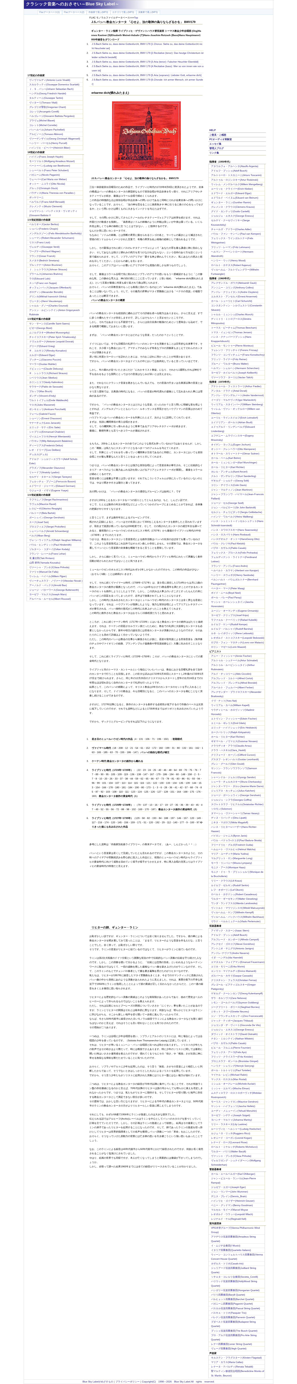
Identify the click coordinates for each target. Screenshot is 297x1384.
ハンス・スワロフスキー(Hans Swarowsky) (234, 530)
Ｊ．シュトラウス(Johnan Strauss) (48, 269)
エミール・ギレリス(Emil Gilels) (228, 723)
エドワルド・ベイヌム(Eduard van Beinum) (234, 197)
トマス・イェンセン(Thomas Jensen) (231, 332)
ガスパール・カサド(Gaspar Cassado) (232, 975)
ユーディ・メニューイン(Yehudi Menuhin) (234, 1110)
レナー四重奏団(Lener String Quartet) (231, 1344)
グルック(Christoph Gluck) (43, 188)
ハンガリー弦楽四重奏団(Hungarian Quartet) (235, 1290)
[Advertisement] (55, 45)
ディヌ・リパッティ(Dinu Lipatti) (229, 817)
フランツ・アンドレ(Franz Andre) (229, 566)
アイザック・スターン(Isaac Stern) (230, 930)
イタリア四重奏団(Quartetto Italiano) (231, 1250)
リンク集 (214, 152)
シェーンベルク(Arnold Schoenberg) (49, 531)
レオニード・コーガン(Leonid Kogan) (231, 1137)
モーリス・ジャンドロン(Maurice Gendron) (234, 1101)
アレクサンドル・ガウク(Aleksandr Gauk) (234, 282)
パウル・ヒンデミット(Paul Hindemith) (50, 544)
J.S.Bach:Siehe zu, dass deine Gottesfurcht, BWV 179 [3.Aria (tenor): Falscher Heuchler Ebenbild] (145, 61)
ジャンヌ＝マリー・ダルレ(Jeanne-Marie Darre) (237, 786)
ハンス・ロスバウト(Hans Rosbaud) (231, 534)
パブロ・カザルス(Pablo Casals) (228, 548)
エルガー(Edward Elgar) (42, 355)
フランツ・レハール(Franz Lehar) (47, 553)
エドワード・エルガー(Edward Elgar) (231, 193)
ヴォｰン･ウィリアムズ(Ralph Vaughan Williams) (55, 540)
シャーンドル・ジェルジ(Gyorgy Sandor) (233, 777)
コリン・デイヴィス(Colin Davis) (229, 485)
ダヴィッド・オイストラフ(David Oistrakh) (234, 1034)
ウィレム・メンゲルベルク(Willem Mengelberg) (237, 184)
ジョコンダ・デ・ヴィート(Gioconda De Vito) (236, 1025)
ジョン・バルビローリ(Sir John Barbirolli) (233, 507)
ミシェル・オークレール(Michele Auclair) (233, 1083)
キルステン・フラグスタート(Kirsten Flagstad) (236, 1357)
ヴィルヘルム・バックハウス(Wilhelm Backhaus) (237, 916)
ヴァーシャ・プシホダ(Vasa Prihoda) (49, 567)
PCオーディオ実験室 (220, 139)
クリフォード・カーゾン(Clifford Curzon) (233, 754)
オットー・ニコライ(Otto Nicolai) (47, 183)
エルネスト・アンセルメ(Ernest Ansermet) (234, 296)
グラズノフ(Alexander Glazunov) (47, 467)
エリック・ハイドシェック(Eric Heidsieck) (234, 727)
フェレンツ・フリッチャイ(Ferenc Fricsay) (234, 350)
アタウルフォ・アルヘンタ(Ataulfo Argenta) (234, 166)
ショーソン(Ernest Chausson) (45, 418)
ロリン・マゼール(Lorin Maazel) (228, 647)
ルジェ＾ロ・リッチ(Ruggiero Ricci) (230, 1133)
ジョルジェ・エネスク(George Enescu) (232, 215)
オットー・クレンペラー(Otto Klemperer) (233, 449)
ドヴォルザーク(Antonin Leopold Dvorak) (51, 341)
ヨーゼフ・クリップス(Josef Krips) (230, 615)
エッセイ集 (215, 143)
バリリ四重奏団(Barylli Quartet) (228, 1294)
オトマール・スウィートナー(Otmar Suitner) (235, 453)
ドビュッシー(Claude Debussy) (46, 368)
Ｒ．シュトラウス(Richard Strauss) (48, 373)
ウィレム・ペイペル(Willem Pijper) (48, 576)
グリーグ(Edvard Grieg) (42, 346)
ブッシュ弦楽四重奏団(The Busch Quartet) (234, 1330)
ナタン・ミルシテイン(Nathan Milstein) (232, 1038)
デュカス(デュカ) (38, 454)
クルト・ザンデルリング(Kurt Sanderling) (233, 476)
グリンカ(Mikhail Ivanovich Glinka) (48, 296)
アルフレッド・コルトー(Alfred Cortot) (232, 678)
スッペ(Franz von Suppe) (43, 283)
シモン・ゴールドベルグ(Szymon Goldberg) (235, 1002)
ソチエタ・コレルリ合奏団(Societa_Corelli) (234, 1276)
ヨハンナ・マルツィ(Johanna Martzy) (231, 1119)
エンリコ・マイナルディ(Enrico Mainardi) (233, 971)
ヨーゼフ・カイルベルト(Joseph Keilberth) (234, 372)
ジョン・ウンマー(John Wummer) (229, 1191)
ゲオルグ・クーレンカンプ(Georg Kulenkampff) (237, 993)
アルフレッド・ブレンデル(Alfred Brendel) (234, 682)
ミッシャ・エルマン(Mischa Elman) (230, 1088)
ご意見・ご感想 (217, 134)
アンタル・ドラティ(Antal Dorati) (229, 390)
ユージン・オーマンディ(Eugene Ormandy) (234, 610)
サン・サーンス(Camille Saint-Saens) (49, 323)
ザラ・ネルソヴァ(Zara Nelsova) (229, 998)
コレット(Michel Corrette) (43, 125)
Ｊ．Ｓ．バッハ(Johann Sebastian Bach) (51, 89)
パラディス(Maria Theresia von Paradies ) (52, 193)
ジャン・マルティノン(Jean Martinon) (231, 489)
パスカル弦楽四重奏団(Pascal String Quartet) (235, 1308)
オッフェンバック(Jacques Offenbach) (50, 287)
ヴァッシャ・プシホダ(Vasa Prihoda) (231, 1156)
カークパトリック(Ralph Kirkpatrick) (230, 732)
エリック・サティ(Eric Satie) (44, 427)
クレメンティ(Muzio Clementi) (45, 206)
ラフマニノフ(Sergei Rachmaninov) (48, 499)
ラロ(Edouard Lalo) (39, 278)
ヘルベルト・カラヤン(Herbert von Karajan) (235, 570)
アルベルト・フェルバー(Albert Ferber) (232, 687)
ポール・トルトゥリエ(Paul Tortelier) (231, 1070)
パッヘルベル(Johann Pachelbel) (47, 129)
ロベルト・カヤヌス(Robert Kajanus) (231, 265)
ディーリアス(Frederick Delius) (46, 445)
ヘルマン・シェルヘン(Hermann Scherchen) (235, 368)
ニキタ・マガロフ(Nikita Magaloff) (229, 822)
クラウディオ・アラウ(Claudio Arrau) (231, 745)
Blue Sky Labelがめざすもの (97, 1381)
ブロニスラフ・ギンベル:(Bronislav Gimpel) (234, 1061)
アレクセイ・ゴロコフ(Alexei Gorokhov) (233, 944)
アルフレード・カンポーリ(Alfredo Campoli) (235, 939)
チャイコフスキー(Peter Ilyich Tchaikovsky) (52, 337)
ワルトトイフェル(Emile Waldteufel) (48, 400)
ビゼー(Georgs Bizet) (40, 328)
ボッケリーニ (36, 197)
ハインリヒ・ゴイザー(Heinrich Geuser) (233, 1200)
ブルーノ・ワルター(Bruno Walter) (230, 363)
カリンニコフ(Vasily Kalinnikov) (46, 382)
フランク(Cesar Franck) (42, 256)
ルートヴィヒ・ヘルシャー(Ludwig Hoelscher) (236, 1129)
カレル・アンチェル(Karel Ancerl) (229, 471)
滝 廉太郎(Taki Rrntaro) (41, 558)
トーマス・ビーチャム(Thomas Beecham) (234, 327)
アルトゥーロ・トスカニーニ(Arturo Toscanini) (236, 175)
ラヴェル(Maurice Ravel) (42, 504)
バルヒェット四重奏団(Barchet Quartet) (232, 1299)
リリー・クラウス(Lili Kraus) (226, 880)
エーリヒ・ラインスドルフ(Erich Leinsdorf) (234, 417)
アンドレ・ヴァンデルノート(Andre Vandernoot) (237, 395)
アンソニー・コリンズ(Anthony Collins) (232, 287)
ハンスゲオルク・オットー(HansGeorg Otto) (235, 539)
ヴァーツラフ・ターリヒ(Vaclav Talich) (232, 377)
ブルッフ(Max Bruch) (40, 391)
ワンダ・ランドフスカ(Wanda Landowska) (234, 903)
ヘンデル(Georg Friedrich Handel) (47, 93)
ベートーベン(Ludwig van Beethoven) (49, 165)
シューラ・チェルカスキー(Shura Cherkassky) (236, 781)
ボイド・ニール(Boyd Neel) (226, 592)
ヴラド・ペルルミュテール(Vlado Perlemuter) (236, 921)
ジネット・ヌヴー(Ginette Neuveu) (230, 1011)
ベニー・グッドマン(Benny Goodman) (232, 1205)
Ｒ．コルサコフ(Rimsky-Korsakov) (48, 350)
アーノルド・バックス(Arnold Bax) (48, 585)
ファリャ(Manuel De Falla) (43, 571)
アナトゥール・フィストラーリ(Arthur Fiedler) (236, 386)
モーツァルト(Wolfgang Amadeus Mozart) (52, 161)
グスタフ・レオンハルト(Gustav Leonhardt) (235, 759)
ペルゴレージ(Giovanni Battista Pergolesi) (52, 116)
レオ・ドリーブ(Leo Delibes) (45, 450)
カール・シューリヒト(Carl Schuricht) (231, 301)
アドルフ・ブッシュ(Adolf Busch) (229, 170)
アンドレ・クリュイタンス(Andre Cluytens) (234, 292)
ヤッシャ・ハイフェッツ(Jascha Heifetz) (233, 1106)
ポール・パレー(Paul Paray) (226, 597)
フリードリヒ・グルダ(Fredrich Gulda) (232, 844)
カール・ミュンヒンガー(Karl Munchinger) (234, 462)
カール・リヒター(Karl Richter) (228, 467)
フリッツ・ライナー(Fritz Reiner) (229, 359)
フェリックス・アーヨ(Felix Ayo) (229, 1052)
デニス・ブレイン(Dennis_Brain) (229, 1196)
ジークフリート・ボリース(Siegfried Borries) (235, 1007)
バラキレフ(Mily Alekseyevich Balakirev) (51, 441)
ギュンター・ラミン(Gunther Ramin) (231, 202)
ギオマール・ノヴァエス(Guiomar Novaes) (234, 741)
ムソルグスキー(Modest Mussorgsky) (49, 332)
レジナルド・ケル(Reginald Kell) (228, 1218)
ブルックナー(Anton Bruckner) (45, 265)
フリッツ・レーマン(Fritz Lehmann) (230, 247)
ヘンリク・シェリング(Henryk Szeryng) (232, 1065)
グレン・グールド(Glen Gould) (227, 763)
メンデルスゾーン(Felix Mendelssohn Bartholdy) (55, 233)
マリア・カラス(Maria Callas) (227, 1362)
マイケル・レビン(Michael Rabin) (229, 1074)
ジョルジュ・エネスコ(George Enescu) (232, 1029)
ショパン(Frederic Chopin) (43, 228)
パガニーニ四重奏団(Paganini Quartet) (232, 1303)
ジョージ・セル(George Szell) (227, 503)
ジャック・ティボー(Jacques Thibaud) (232, 1020)
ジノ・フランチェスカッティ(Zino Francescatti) (237, 1016)
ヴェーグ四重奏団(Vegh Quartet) (228, 1348)
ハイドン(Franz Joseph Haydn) (46, 156)
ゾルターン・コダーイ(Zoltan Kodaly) (49, 549)
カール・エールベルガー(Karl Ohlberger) (233, 1173)
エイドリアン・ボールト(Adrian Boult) (231, 422)
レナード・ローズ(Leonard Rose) (229, 1142)
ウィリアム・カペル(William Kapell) (230, 705)
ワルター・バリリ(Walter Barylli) (228, 1151)
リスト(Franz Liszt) (39, 242)
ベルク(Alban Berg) (39, 535)
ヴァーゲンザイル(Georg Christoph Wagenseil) (54, 138)
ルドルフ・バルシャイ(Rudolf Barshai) (232, 628)
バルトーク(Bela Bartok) (42, 513)
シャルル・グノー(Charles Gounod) (48, 305)
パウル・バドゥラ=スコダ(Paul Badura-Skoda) (236, 840)
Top (136, 17)
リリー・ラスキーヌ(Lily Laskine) (229, 1124)
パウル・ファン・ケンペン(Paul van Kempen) (236, 233)
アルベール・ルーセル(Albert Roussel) (50, 598)
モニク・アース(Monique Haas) (228, 867)
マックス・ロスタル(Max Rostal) (229, 1079)
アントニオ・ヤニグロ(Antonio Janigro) (232, 948)
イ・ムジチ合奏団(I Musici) (225, 1245)
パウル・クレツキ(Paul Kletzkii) (228, 543)
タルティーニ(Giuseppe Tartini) (46, 98)
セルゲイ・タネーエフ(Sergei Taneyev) (50, 476)
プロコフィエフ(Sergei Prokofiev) (47, 526)
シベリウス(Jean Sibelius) (43, 377)
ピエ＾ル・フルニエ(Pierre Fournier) (231, 1047)
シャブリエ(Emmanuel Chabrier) (47, 431)
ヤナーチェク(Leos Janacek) (44, 422)
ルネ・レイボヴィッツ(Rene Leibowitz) (232, 633)
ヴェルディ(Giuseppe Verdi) (44, 246)
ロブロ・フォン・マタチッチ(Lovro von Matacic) (237, 642)
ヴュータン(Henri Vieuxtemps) (45, 301)
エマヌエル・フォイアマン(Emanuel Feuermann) (238, 962)
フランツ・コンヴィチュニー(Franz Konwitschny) (238, 354)
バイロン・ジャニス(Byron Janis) (229, 835)
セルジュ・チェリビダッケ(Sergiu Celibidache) (236, 512)
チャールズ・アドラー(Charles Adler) (231, 229)
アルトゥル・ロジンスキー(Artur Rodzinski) (234, 179)
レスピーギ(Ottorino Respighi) (45, 508)
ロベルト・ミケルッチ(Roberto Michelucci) (234, 1146)
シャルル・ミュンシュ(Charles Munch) (232, 314)
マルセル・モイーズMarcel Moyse (229, 1209)
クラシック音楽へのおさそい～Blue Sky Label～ (72, 4)
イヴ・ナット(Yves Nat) (224, 700)
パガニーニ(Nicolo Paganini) (44, 174)
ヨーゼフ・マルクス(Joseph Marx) (48, 594)
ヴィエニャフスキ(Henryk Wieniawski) (50, 436)
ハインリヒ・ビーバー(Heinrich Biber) (49, 147)
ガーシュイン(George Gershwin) (47, 517)
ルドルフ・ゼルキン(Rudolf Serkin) (230, 885)
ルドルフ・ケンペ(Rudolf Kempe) (229, 624)
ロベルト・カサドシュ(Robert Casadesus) (234, 894)
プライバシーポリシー (128, 1381)
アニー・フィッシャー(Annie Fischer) (231, 656)
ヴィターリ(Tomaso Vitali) (43, 102)
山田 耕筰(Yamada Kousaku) (44, 562)
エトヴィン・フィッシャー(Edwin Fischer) (234, 718)
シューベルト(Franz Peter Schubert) (49, 170)
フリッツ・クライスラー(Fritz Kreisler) (232, 1056)
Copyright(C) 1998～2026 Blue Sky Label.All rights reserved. (178, 1381)
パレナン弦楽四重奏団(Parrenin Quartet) (233, 1317)
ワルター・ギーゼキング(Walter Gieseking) (234, 898)
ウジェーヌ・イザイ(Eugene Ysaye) (48, 490)
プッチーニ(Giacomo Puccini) (45, 359)
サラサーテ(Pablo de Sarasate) (46, 386)
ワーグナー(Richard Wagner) (44, 251)
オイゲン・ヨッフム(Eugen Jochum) (231, 444)
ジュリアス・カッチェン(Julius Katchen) (233, 790)
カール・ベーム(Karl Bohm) (226, 458)
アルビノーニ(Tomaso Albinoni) (46, 134)
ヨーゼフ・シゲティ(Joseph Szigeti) (230, 1115)
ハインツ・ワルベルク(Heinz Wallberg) (232, 516)
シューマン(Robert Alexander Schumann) (51, 237)
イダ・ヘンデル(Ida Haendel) (227, 957)
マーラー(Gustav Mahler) (43, 364)
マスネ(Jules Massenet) (42, 404)
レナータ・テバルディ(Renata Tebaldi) (232, 1366)
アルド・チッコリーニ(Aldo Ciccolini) (231, 673)
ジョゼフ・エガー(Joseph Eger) (228, 1187)
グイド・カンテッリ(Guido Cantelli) (230, 211)
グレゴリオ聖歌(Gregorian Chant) (47, 107)
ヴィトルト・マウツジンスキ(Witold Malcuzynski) (238, 908)
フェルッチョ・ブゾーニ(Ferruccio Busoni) (52, 481)
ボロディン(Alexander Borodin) (46, 292)
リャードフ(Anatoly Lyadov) (44, 472)
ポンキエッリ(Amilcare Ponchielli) (47, 409)
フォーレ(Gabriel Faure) (42, 413)
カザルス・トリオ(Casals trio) (227, 1263)
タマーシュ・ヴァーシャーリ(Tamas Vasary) (235, 813)
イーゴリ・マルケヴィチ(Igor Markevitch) (233, 400)
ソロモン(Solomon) (221, 808)
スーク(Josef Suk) (39, 522)
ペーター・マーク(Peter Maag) (228, 588)
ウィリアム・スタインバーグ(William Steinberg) (237, 404)
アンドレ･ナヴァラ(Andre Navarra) (230, 953)
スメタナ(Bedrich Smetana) (44, 260)
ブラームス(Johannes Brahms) (46, 274)
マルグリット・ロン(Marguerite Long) (231, 858)
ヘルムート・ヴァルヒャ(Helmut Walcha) (233, 849)
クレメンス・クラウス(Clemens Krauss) (233, 206)
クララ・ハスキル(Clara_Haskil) (228, 750)
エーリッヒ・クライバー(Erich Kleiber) (232, 188)
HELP (212, 130)
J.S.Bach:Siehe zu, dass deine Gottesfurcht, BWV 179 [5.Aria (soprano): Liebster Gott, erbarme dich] (146, 75)
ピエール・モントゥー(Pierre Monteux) (232, 345)
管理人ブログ (216, 148)
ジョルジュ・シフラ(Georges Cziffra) (231, 799)
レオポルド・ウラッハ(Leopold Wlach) (232, 1214)
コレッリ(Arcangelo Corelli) (44, 111)
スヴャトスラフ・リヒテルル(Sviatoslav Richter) (237, 804)
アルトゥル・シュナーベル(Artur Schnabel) (234, 660)
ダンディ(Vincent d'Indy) (42, 395)
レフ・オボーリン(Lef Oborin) (227, 889)
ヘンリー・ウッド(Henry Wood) (228, 260)
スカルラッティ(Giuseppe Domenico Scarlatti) (54, 84)
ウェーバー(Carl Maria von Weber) (48, 179)
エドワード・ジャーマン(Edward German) (52, 486)
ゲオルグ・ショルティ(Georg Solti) (230, 480)
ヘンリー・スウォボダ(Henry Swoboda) (232, 575)
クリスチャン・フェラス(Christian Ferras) (234, 980)
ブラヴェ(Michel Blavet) (42, 120)
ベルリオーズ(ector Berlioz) (44, 224)
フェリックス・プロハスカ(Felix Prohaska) (234, 552)
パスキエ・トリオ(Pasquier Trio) (228, 1312)
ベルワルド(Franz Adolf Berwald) (47, 201)
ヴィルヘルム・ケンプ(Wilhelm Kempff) (232, 912)
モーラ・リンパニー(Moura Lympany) (231, 863)
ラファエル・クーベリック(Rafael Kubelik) (234, 619)
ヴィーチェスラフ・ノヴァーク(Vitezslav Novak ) (55, 580)
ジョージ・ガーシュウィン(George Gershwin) (236, 795)
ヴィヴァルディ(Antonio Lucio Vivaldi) (49, 80)
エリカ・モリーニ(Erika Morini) (228, 966)
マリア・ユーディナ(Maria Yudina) (230, 853)
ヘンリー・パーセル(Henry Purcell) (48, 143)
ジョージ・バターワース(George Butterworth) (54, 589)
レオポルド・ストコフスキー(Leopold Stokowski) (237, 637)
